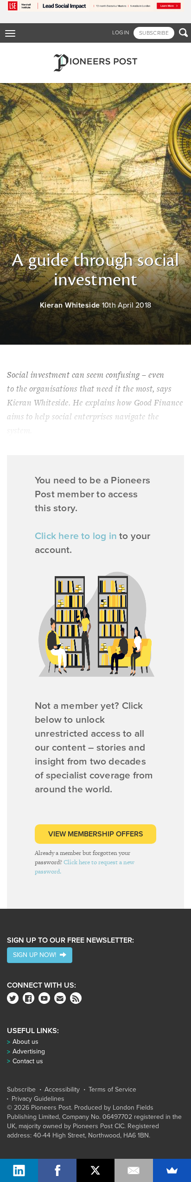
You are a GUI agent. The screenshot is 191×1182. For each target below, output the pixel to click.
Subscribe (21, 1089)
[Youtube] (44, 998)
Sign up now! (36, 955)
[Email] (134, 1170)
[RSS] (76, 998)
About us (25, 1042)
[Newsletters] (60, 998)
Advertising (29, 1051)
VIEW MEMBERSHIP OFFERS (95, 834)
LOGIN (120, 32)
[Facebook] (28, 998)
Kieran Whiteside (70, 305)
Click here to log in (76, 536)
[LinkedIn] (19, 1170)
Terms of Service (112, 1089)
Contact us (28, 1061)
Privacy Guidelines (38, 1099)
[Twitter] (13, 998)
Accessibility (62, 1089)
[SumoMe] (172, 1170)
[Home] (95, 63)
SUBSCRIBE (154, 33)
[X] (95, 1170)
